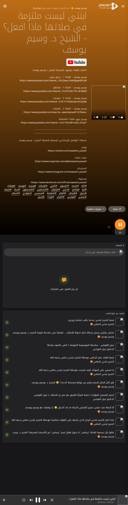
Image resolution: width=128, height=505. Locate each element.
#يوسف (22, 186)
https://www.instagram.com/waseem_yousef (62, 172)
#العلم (62, 193)
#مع (84, 190)
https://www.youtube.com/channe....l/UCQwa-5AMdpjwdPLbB (53, 80)
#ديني (66, 190)
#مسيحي (39, 193)
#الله (84, 186)
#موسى (71, 197)
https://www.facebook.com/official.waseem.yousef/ (59, 182)
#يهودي (27, 193)
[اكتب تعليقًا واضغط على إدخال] (64, 252)
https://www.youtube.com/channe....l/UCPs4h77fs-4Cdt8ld (55, 91)
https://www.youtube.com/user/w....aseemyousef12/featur (55, 112)
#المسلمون (28, 190)
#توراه (50, 197)
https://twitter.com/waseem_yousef (67, 151)
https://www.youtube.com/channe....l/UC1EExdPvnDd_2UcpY (54, 122)
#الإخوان (55, 190)
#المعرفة (52, 193)
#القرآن (60, 197)
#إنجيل (41, 197)
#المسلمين (43, 190)
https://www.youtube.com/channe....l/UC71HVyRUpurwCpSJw (53, 101)
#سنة (17, 190)
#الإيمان (73, 193)
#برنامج (75, 190)
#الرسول (64, 186)
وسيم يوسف (80, 8)
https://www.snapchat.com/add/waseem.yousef (61, 161)
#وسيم (32, 186)
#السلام (16, 193)
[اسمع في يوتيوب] (76, 62)
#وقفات (11, 186)
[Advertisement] (64, 467)
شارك (115, 209)
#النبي (53, 186)
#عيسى (82, 197)
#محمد (75, 186)
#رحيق (83, 193)
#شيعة (8, 190)
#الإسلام (43, 186)
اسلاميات (36, 8)
